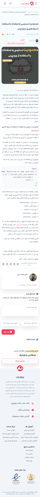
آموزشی (30, 95)
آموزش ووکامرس (29, 434)
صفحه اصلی (35, 12)
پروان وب (20, 90)
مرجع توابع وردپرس (10, 441)
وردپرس (17, 115)
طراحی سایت (11, 430)
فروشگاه (29, 461)
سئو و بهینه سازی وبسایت (11, 434)
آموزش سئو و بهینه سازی (29, 437)
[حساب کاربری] (4, 3)
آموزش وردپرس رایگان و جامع (16, 43)
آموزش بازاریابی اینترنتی (29, 441)
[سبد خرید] (10, 3)
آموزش (29, 12)
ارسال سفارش (29, 457)
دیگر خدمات (10, 426)
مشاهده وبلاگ (20, 361)
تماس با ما (29, 454)
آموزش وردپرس (29, 430)
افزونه (20, 134)
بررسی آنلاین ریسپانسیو (11, 437)
